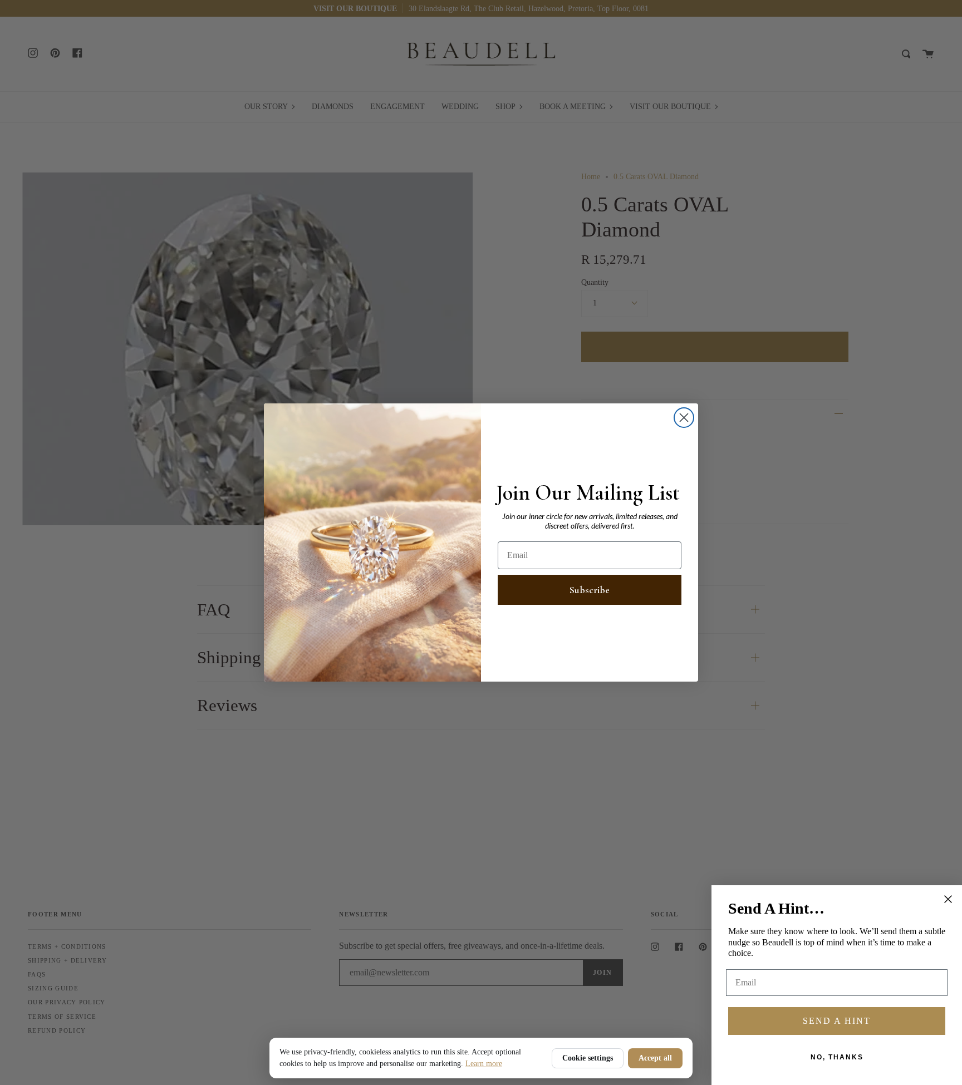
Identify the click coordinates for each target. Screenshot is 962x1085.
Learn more (483, 1063)
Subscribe (590, 590)
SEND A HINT (837, 1020)
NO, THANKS (837, 1057)
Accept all (655, 1058)
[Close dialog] (684, 417)
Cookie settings (587, 1058)
